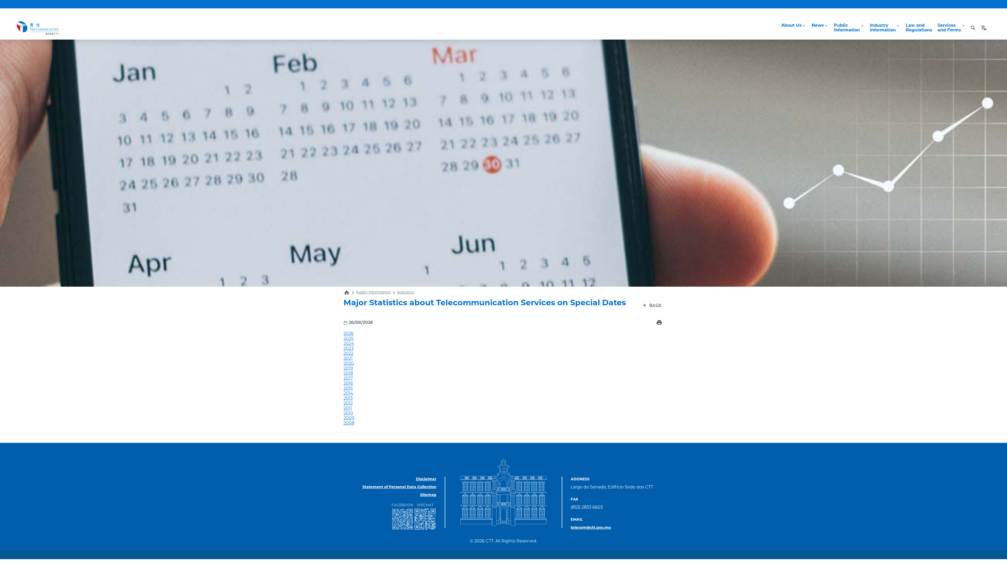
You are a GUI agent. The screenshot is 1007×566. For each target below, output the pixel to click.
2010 (348, 413)
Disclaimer (426, 479)
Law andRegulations (919, 28)
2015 (348, 389)
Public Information (373, 293)
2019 (348, 369)
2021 (348, 359)
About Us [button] (791, 26)
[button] (984, 28)
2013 (348, 398)
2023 (348, 349)
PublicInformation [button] (847, 28)
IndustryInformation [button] (883, 28)
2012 (348, 403)
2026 (349, 334)
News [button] (818, 26)
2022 (348, 354)
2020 (349, 364)
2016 (348, 384)
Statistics (405, 293)
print (659, 322)
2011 (348, 408)
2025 (348, 339)
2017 (348, 379)
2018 (348, 374)
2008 (349, 423)
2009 (349, 418)
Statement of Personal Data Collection (399, 487)
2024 (349, 344)
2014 (348, 393)
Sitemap (428, 495)
